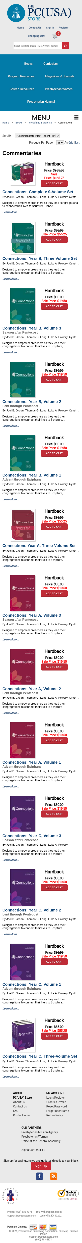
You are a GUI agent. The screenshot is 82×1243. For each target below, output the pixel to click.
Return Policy (54, 1115)
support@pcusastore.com (21, 1215)
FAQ (15, 1110)
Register (63, 27)
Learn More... (10, 212)
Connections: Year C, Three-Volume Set (39, 1056)
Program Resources (21, 76)
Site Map (63, 1231)
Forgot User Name (57, 1110)
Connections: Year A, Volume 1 (31, 762)
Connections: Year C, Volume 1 (31, 984)
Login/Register (55, 1097)
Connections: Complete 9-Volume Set (37, 192)
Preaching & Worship (40, 122)
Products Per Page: (41, 142)
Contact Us (35, 27)
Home (20, 27)
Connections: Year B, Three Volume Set (39, 258)
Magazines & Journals (59, 76)
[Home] (39, 21)
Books (28, 63)
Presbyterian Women (58, 89)
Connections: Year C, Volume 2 (31, 910)
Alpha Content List (33, 1149)
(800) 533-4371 (24, 1211)
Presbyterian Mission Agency (39, 1132)
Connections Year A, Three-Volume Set (39, 545)
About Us (19, 1102)
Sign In (50, 27)
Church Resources (22, 89)
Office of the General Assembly (41, 1141)
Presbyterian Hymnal (41, 101)
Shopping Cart (36, 35)
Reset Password (56, 1106)
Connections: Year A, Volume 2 (31, 689)
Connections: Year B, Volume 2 (31, 401)
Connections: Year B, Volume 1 (31, 475)
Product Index (21, 1115)
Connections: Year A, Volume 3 (31, 615)
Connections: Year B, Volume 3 (31, 328)
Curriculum (50, 63)
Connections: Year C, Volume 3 (31, 836)
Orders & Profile (56, 1102)
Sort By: (7, 135)
